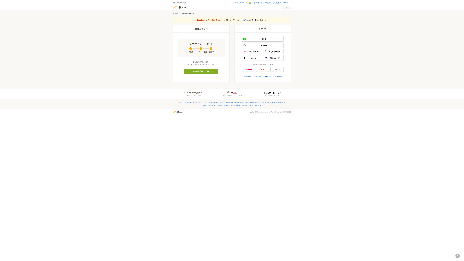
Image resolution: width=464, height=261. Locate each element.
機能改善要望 (206, 105)
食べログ (180, 7)
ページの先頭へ (457, 256)
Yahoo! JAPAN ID (254, 51)
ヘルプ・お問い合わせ (185, 102)
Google (264, 45)
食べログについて (241, 3)
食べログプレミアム (217, 105)
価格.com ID (275, 58)
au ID (262, 69)
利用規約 (226, 105)
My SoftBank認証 (277, 69)
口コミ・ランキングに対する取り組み (214, 102)
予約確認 (268, 3)
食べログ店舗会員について (253, 102)
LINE (264, 39)
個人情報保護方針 (235, 105)
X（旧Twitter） (275, 51)
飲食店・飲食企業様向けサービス (235, 102)
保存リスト (287, 3)
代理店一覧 (258, 105)
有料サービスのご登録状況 (252, 76)
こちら (243, 20)
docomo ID (248, 69)
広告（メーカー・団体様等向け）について (273, 102)
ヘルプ (288, 7)
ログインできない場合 (274, 76)
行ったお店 (277, 3)
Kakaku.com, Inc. (262, 112)
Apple (253, 58)
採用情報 (244, 105)
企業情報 (251, 105)
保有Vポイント (257, 3)
